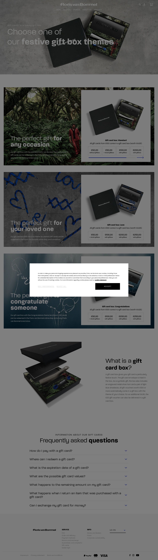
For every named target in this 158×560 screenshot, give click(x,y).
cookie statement (100, 280)
